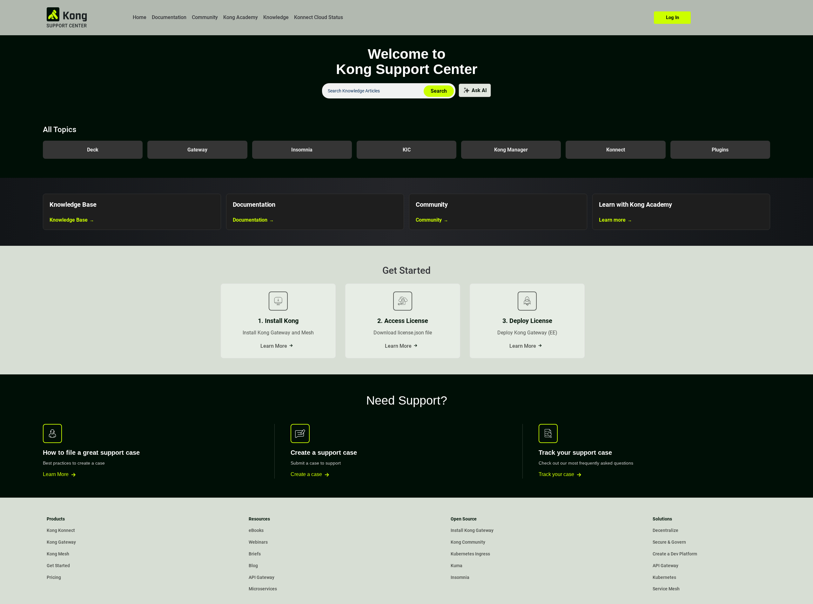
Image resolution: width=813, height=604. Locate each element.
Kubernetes (664, 577)
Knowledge (276, 17)
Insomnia (460, 577)
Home (139, 17)
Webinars (258, 542)
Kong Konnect (61, 530)
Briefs (255, 553)
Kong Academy (240, 17)
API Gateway (261, 577)
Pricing (54, 577)
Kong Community (468, 542)
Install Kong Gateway (472, 530)
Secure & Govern (669, 542)
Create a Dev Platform (675, 553)
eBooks (256, 530)
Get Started (58, 565)
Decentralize (665, 530)
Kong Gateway (61, 542)
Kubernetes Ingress (470, 553)
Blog (253, 565)
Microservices (263, 589)
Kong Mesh (58, 553)
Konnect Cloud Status (318, 17)
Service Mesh (666, 589)
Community (205, 17)
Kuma (456, 565)
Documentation (169, 17)
